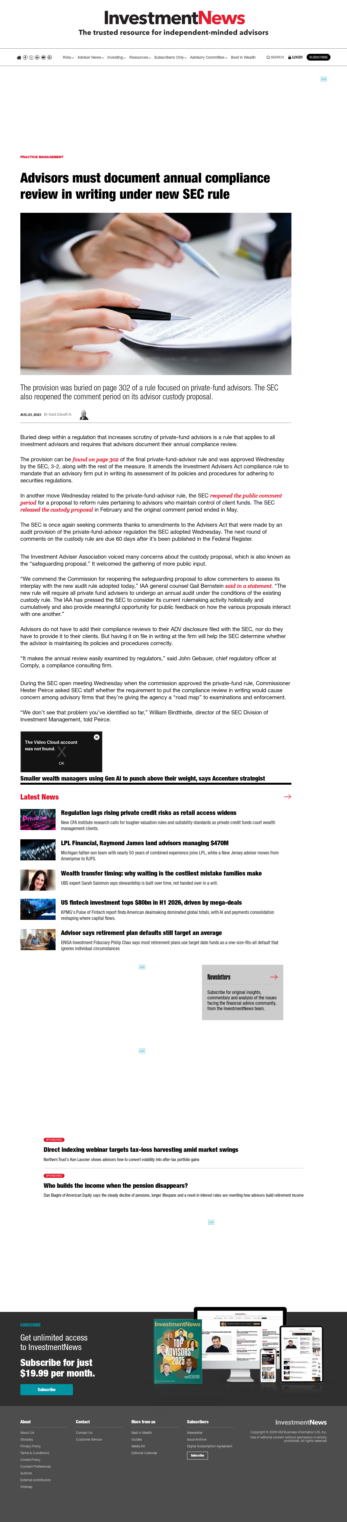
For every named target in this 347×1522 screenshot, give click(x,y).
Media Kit (138, 1446)
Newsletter (195, 1433)
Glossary (26, 1439)
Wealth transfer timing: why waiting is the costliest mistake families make (161, 873)
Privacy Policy (30, 1446)
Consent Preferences (35, 1466)
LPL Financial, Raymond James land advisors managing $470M (145, 843)
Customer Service (89, 1439)
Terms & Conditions (34, 1453)
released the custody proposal (56, 510)
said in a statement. (249, 586)
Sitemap (26, 1487)
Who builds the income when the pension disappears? (116, 1185)
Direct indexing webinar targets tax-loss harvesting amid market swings (141, 1149)
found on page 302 (95, 459)
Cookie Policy (30, 1460)
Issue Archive (196, 1439)
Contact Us (84, 1433)
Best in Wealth (243, 57)
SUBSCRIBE (318, 57)
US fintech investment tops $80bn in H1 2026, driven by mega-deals (151, 902)
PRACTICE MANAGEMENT (41, 157)
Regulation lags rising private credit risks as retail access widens (148, 813)
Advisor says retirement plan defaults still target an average (141, 933)
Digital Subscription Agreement (209, 1446)
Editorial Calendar (144, 1453)
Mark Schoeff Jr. (60, 414)
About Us (27, 1433)
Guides (136, 1439)
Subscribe (47, 1389)
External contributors (35, 1480)
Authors (26, 1473)
